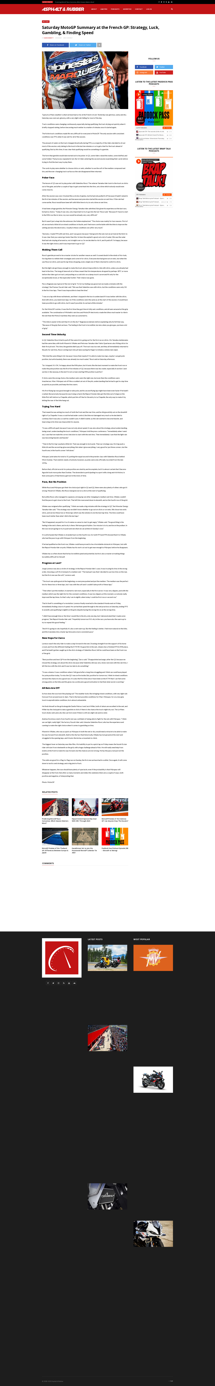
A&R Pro (104, 9)
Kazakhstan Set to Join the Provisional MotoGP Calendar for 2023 (84, 850)
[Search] (171, 9)
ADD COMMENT (68, 38)
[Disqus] (85, 894)
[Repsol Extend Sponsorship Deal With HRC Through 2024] (85, 807)
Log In (149, 9)
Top (171, 1381)
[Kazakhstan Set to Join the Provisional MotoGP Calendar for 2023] (85, 836)
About (94, 9)
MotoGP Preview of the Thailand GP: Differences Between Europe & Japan (55, 850)
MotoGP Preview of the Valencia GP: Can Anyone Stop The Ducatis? (115, 820)
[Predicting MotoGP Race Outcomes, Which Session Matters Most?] (55, 807)
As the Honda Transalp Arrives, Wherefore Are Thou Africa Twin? (74, 2)
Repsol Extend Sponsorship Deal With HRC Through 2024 (84, 820)
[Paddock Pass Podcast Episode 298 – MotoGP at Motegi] (115, 836)
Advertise (127, 9)
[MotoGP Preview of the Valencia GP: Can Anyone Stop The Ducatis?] (115, 807)
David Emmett (49, 38)
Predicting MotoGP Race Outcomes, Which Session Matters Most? (55, 821)
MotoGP (46, 21)
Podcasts (115, 9)
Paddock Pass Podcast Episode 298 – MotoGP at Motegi (115, 849)
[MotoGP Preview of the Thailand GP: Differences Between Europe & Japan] (55, 836)
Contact (139, 9)
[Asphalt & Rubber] (63, 9)
